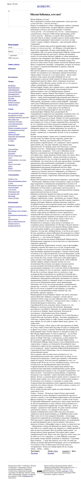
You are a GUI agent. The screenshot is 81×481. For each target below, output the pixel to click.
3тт (9, 217)
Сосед (10, 158)
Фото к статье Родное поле (16, 221)
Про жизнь (11, 196)
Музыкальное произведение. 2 (18, 215)
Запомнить (13, 55)
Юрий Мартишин (14, 88)
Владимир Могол (13, 94)
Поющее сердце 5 (14, 223)
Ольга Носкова (53, 452)
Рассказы (34, 453)
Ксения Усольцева (14, 102)
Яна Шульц (12, 85)
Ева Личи (11, 98)
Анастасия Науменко (14, 92)
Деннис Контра (13, 104)
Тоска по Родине (13, 198)
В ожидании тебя (13, 194)
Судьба (10, 183)
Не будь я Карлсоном (15, 155)
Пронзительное (13, 219)
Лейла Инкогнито (13, 90)
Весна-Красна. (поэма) (15, 185)
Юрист (10, 168)
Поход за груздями (14, 164)
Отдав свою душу (14, 192)
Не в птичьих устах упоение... (17, 211)
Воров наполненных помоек (17, 181)
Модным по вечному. (15, 206)
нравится (65, 451)
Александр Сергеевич (15, 121)
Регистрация (13, 44)
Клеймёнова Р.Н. (27, 476)
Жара (10, 213)
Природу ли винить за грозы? (17, 128)
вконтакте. (65, 471)
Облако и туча (12, 179)
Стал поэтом (12, 189)
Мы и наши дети (13, 119)
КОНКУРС (43, 6)
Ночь (10, 209)
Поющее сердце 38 (14, 226)
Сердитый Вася (13, 149)
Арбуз (10, 166)
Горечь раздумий (13, 134)
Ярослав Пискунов (14, 96)
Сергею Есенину (13, 187)
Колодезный (12, 151)
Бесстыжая (11, 153)
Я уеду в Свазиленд (14, 170)
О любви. (11, 141)
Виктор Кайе (12, 100)
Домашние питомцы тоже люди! (18, 117)
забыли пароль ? (16, 58)
